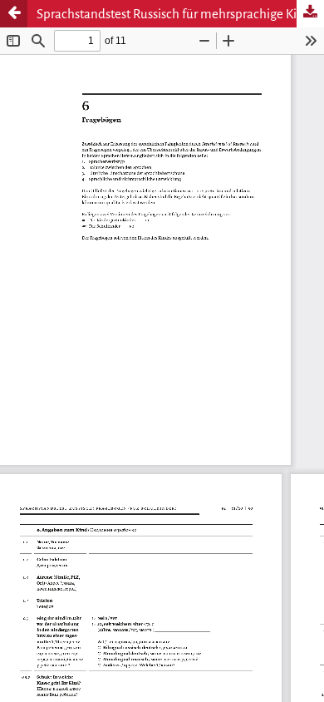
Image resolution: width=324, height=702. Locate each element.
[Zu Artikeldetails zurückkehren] (13, 13)
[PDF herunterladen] (310, 13)
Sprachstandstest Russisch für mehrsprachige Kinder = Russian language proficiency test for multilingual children (180, 14)
